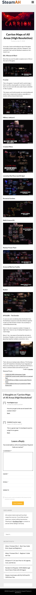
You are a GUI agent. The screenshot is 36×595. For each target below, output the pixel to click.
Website (6, 490)
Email (5, 482)
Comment (7, 451)
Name (5, 474)
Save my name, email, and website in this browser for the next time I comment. (18, 498)
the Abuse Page (17, 521)
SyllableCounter (12, 422)
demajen (30, 369)
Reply (8, 413)
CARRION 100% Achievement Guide (15, 374)
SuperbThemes (26, 591)
